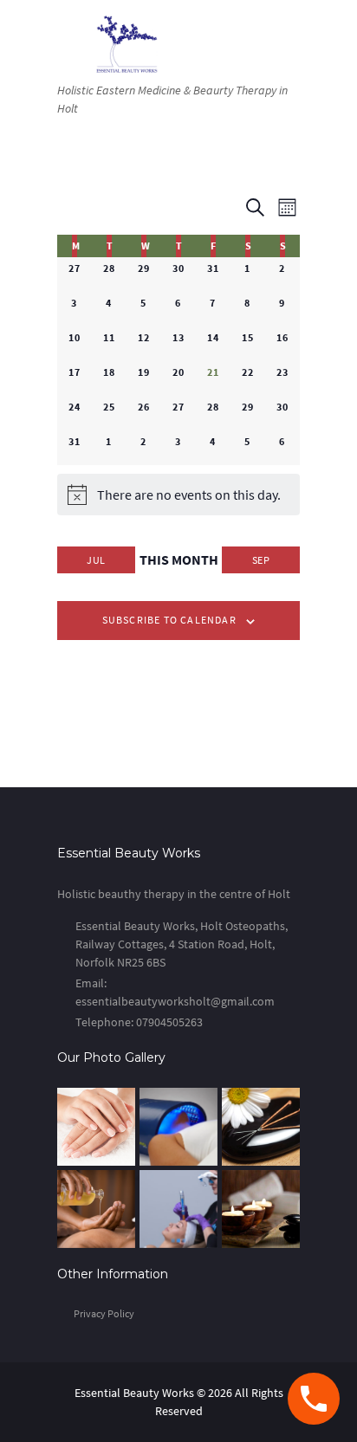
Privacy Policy (104, 1313)
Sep (260, 559)
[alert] (178, 494)
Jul (96, 559)
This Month (179, 559)
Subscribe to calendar (169, 619)
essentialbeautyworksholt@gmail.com (175, 1001)
